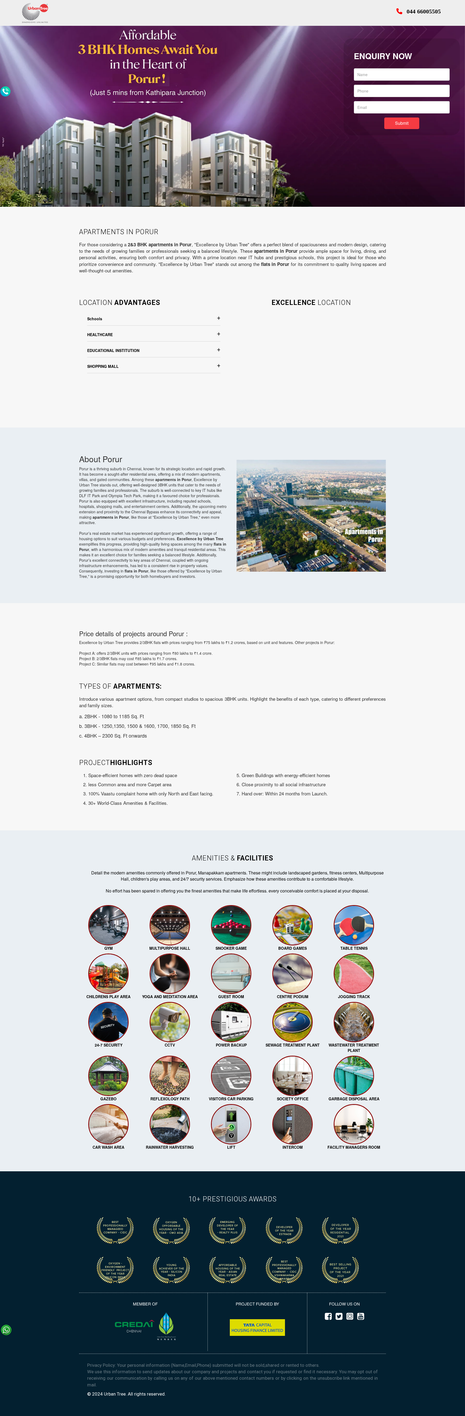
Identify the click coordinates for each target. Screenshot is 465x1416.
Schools (94, 318)
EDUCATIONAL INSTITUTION (113, 350)
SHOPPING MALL (103, 366)
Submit (401, 123)
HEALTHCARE (100, 334)
